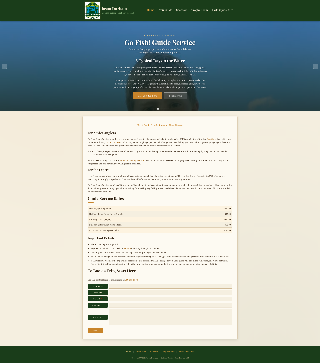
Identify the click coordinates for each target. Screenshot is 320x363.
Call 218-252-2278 (147, 95)
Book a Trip (175, 95)
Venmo (127, 248)
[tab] (152, 109)
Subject (97, 299)
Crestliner (211, 139)
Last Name (97, 292)
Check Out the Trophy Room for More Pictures (160, 125)
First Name (98, 286)
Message (98, 317)
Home (150, 10)
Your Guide (165, 10)
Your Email (98, 305)
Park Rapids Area (222, 10)
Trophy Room (199, 10)
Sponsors (181, 10)
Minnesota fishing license (131, 160)
